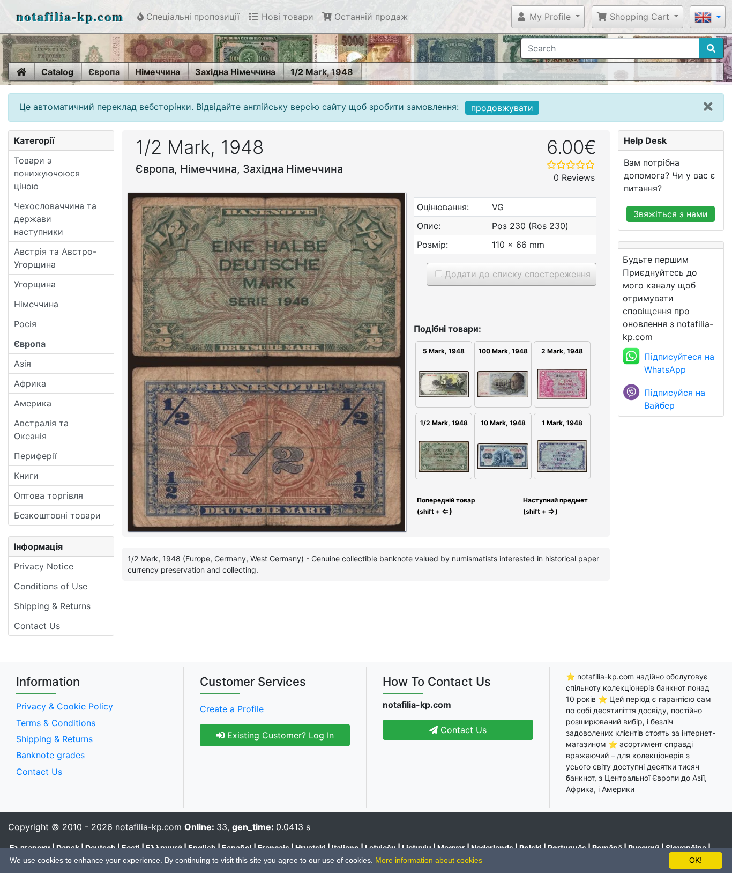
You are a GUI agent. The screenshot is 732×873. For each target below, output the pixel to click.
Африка (30, 383)
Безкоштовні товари (57, 515)
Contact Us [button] (462, 729)
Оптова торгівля (48, 495)
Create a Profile (232, 709)
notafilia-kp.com (70, 16)
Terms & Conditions (55, 722)
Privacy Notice (43, 566)
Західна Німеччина (235, 71)
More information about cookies (428, 860)
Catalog (57, 71)
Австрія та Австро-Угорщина (55, 258)
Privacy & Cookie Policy (64, 706)
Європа (104, 71)
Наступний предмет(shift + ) (555, 505)
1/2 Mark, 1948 (321, 71)
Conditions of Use (50, 586)
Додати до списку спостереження (516, 274)
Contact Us (37, 625)
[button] (548, 16)
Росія (25, 324)
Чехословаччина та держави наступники (55, 219)
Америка (32, 403)
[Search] (711, 48)
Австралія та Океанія (41, 429)
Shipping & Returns (52, 606)
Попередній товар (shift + (445, 505)
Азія (22, 363)
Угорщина (35, 284)
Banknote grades (50, 755)
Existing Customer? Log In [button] (279, 735)
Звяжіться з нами (670, 214)
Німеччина (157, 71)
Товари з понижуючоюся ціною (47, 173)
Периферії (35, 455)
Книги (26, 475)
